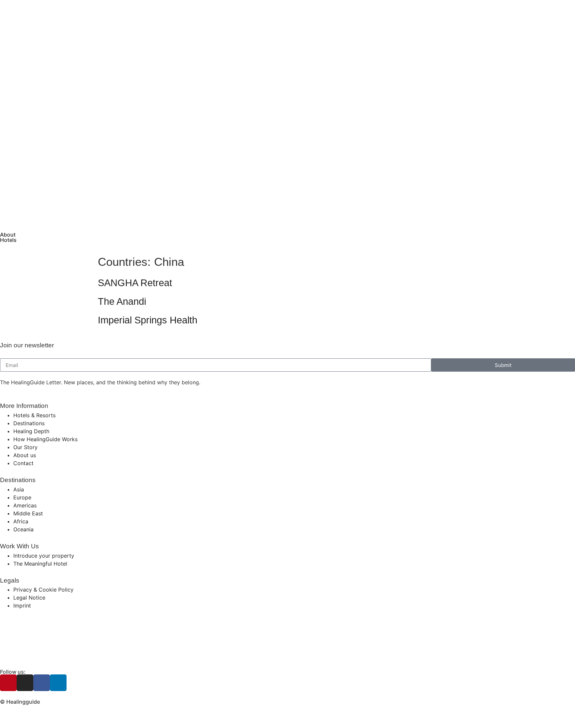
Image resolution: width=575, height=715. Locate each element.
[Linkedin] (58, 682)
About (8, 234)
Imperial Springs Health (147, 320)
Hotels (8, 240)
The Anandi (122, 301)
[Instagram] (25, 682)
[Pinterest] (8, 682)
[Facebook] (41, 682)
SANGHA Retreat (135, 282)
